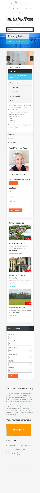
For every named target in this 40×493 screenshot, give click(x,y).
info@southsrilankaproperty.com (20, 4)
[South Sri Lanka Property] (20, 19)
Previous (8, 58)
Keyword (11, 334)
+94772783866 (21, 24)
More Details (12, 250)
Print (13, 100)
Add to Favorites (15, 96)
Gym (11, 139)
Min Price (11, 361)
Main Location (12, 347)
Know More (13, 183)
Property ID (11, 341)
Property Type (12, 354)
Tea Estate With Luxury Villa (17, 243)
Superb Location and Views (17, 307)
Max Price (11, 368)
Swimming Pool (15, 142)
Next (31, 58)
